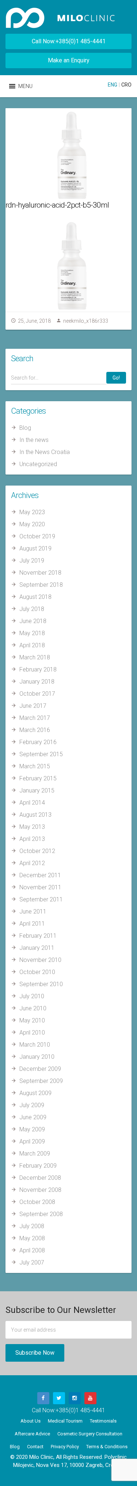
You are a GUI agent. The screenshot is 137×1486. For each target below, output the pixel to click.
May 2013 (32, 826)
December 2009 (40, 1068)
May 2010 (32, 1020)
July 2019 (31, 560)
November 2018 (40, 572)
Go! (116, 378)
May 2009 (32, 1129)
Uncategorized (38, 464)
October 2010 (37, 972)
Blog (25, 427)
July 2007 (31, 1262)
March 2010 (34, 1044)
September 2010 (41, 984)
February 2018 (38, 669)
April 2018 (32, 645)
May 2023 (32, 512)
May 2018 (32, 633)
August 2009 (35, 1093)
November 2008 (40, 1189)
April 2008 (32, 1250)
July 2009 (31, 1105)
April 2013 (32, 838)
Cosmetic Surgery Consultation (89, 1433)
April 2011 (32, 923)
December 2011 (40, 875)
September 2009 (41, 1080)
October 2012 (37, 851)
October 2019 (37, 536)
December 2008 (40, 1177)
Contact (35, 1446)
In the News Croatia (44, 452)
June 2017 (32, 705)
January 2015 (36, 790)
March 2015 (34, 766)
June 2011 (32, 911)
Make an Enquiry (69, 60)
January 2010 (36, 1056)
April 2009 (32, 1141)
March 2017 (34, 717)
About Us (30, 1421)
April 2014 (32, 802)
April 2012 (32, 863)
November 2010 (40, 959)
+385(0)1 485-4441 (80, 1410)
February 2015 (38, 778)
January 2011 (36, 947)
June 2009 (32, 1117)
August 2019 (35, 548)
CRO (126, 85)
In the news (34, 439)
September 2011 (41, 899)
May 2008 (32, 1238)
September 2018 (41, 584)
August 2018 (35, 596)
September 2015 (41, 754)
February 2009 (38, 1165)
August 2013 (35, 814)
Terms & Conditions (107, 1446)
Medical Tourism (65, 1421)
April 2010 (32, 1032)
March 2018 (34, 657)
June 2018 (32, 621)
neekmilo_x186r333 (85, 321)
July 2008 (31, 1226)
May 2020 (32, 524)
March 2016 (34, 729)
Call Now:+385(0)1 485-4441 (69, 41)
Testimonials (103, 1421)
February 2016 (38, 742)
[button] (25, 86)
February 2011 (38, 935)
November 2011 (40, 887)
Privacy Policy (65, 1446)
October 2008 (37, 1201)
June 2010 (32, 1008)
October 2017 (37, 693)
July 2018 (31, 608)
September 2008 (41, 1214)
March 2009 (34, 1153)
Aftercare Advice (32, 1433)
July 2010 (31, 996)
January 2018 (36, 681)
